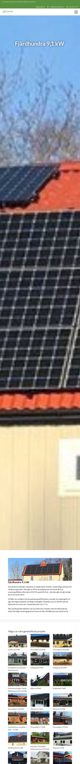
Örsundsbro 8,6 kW (38, 650)
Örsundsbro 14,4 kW (61, 650)
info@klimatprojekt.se (57, 7)
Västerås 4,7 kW (37, 709)
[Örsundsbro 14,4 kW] (62, 640)
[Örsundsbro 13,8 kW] (17, 700)
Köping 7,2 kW (58, 748)
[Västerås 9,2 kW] (62, 700)
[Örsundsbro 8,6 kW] (40, 640)
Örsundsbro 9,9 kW (60, 727)
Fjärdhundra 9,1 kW (15, 748)
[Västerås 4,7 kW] (40, 700)
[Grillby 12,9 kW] (17, 640)
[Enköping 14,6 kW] (62, 658)
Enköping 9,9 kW (37, 668)
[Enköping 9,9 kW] (40, 658)
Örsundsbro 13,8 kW (16, 709)
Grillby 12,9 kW (14, 650)
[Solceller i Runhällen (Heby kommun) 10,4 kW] (40, 738)
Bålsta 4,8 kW (36, 688)
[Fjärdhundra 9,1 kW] (17, 738)
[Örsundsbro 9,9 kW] (62, 718)
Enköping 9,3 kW (59, 688)
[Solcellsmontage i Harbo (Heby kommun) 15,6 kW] (17, 679)
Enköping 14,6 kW (60, 668)
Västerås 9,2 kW (59, 709)
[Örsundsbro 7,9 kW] (40, 718)
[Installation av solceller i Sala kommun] (17, 658)
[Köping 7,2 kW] (62, 738)
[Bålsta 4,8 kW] (40, 679)
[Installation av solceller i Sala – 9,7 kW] (17, 718)
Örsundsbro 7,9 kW (38, 727)
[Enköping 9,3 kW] (62, 679)
